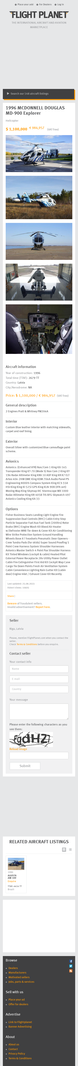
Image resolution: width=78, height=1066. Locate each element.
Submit (25, 766)
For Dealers (45, 4)
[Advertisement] (39, 59)
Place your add (25, 4)
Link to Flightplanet (20, 1022)
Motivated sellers (19, 977)
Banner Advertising (20, 1026)
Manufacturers (17, 972)
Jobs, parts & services (21, 982)
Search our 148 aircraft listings (29, 94)
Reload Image (18, 749)
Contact (13, 1049)
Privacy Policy (17, 1053)
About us (14, 1044)
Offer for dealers (18, 1004)
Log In (60, 4)
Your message (18, 699)
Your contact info (20, 662)
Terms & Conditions (27, 644)
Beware (12, 603)
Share (10, 596)
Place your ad (17, 999)
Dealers (13, 968)
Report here (43, 607)
